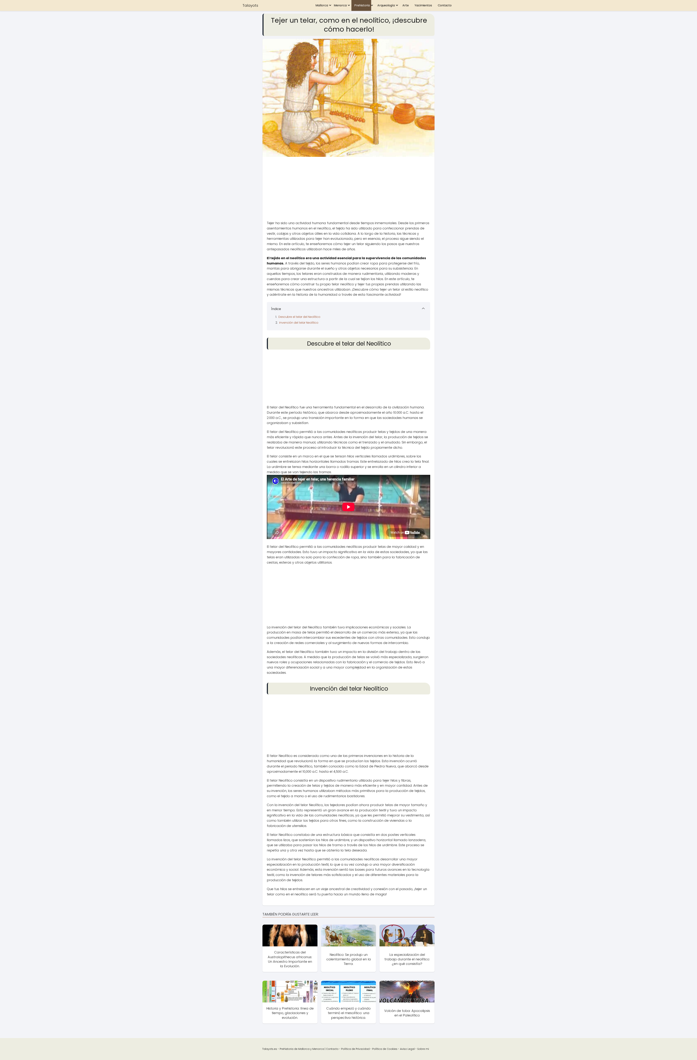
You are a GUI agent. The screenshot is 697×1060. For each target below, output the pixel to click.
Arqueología (386, 5)
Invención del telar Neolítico (298, 323)
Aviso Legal (407, 1049)
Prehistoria (362, 5)
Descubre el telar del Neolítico (299, 317)
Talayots (250, 5)
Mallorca (321, 5)
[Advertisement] (348, 189)
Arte (405, 5)
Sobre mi (423, 1049)
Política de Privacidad (355, 1049)
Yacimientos (423, 5)
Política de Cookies (384, 1049)
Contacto (445, 5)
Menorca (340, 5)
